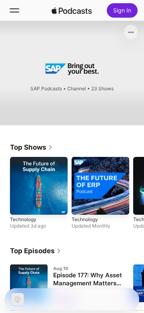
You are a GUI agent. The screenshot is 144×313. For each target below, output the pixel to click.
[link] (31, 147)
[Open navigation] (14, 10)
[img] (72, 10)
